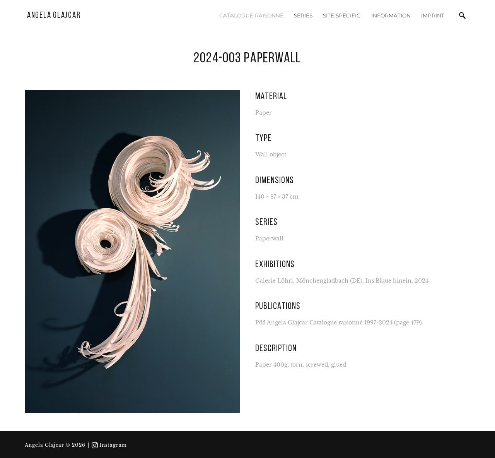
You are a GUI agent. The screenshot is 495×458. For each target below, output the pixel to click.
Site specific (341, 15)
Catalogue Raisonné (251, 15)
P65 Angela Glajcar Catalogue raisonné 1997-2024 (324, 322)
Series (303, 15)
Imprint (432, 15)
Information (391, 15)
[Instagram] (95, 445)
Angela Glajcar (54, 15)
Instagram (113, 445)
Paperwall (269, 238)
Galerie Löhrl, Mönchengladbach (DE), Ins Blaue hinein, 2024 (341, 281)
